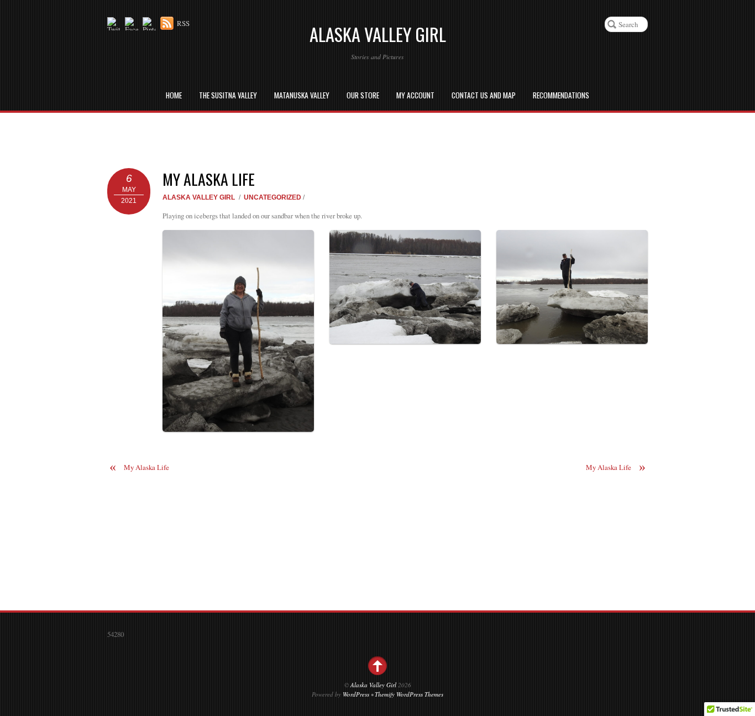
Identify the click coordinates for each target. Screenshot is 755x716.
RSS (183, 23)
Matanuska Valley (301, 95)
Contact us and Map (484, 95)
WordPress (356, 694)
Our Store (363, 95)
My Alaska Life (208, 179)
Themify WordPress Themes (409, 694)
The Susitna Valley (228, 95)
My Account (415, 95)
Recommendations (561, 95)
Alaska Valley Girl (198, 197)
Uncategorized (272, 197)
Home (174, 95)
